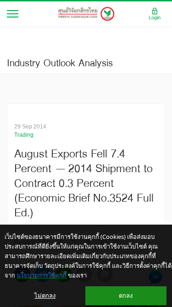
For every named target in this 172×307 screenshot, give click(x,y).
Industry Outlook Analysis (60, 62)
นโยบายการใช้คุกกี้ (42, 275)
